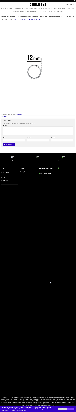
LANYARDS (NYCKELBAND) (19, 11)
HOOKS (10, 8)
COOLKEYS (4, 8)
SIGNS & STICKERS (31, 11)
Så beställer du (4, 180)
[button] (70, 4)
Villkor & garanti (4, 175)
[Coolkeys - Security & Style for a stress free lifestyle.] (38, 4)
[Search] (1, 4)
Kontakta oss (4, 177)
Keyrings (24, 8)
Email (28, 137)
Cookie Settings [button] (62, 409)
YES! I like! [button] (70, 409)
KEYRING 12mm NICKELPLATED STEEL (32, 19)
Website (53, 137)
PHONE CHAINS (61, 8)
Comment (5, 125)
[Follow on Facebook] (21, 172)
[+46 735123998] (4, 1)
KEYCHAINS (43, 8)
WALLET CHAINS (52, 8)
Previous (4, 116)
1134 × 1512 (18, 19)
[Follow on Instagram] (74, 0)
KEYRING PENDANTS (34, 8)
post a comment (19, 114)
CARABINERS (17, 8)
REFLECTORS (70, 8)
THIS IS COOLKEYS (6, 172)
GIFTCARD (56, 11)
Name (4, 137)
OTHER (61, 11)
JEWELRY (49, 11)
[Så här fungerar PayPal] (45, 173)
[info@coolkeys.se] (1, 1)
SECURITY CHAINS (42, 11)
